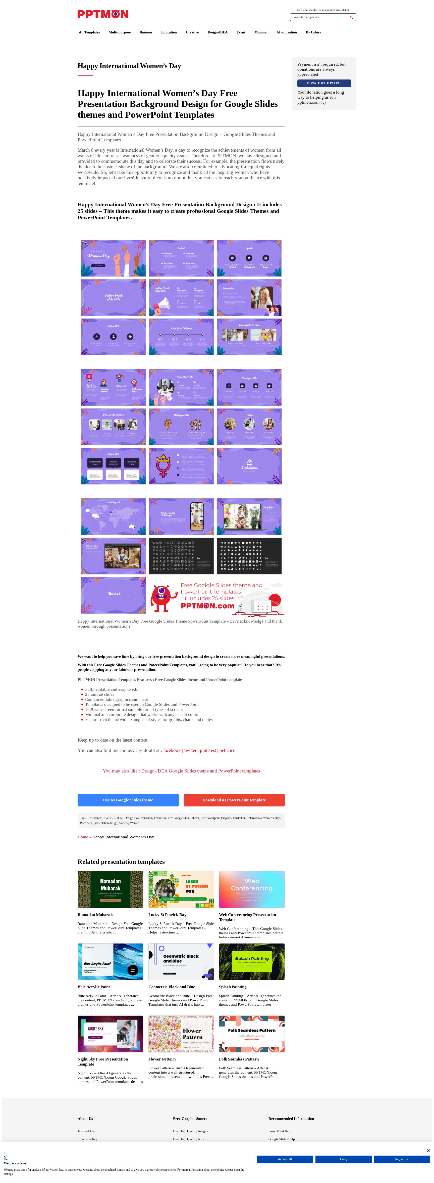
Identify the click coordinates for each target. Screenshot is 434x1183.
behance (227, 750)
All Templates (89, 32)
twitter (190, 750)
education (146, 818)
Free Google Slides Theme (183, 818)
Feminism (160, 818)
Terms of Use (86, 1131)
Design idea (132, 818)
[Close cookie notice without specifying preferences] (428, 1150)
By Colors (313, 32)
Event (241, 32)
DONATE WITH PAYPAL (324, 83)
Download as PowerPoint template (234, 800)
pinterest (208, 750)
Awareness (95, 818)
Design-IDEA (218, 32)
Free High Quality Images (190, 1131)
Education (169, 32)
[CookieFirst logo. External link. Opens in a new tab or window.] (6, 1158)
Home (83, 837)
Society (123, 823)
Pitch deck (86, 823)
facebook (172, 750)
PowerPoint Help (279, 1131)
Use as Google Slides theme (128, 800)
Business (146, 32)
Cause (108, 818)
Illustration (239, 818)
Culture (118, 818)
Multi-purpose (120, 32)
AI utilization (287, 32)
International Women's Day (264, 818)
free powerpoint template (216, 818)
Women (134, 823)
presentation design (105, 823)
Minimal (260, 32)
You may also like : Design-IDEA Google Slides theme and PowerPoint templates (181, 770)
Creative (192, 32)
